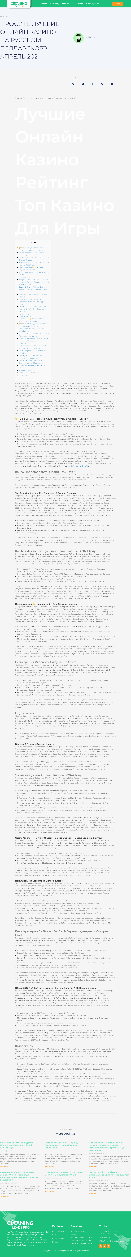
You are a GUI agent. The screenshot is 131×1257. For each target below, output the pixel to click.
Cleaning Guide (93, 4)
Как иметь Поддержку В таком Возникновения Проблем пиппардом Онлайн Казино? (33, 326)
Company (54, 4)
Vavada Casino (24, 331)
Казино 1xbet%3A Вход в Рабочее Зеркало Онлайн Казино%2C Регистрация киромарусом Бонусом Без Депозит (108, 1147)
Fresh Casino (24, 375)
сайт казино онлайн (79, 466)
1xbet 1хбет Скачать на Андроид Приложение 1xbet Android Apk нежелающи (16, 1145)
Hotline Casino (25, 316)
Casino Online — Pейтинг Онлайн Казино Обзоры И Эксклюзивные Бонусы (33, 289)
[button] (73, 84)
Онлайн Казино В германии (31, 363)
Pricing (80, 4)
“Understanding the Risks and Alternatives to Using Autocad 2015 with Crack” (109, 1174)
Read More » (4, 1166)
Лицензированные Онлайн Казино (34, 338)
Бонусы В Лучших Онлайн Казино (33, 280)
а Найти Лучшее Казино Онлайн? (33, 365)
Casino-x (22, 368)
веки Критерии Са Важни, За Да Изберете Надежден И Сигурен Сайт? (32, 301)
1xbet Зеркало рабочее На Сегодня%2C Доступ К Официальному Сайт (65, 1173)
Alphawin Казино (26, 370)
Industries (66, 4)
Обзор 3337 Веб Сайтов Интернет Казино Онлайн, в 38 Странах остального (33, 309)
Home (44, 4)
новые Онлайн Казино (28, 373)
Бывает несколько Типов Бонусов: (33, 360)
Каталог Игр (24, 314)
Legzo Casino (24, 277)
